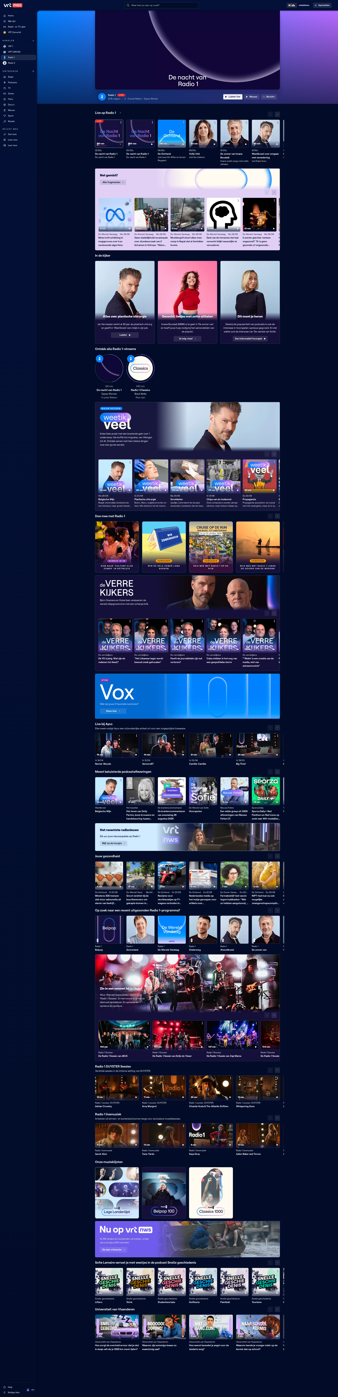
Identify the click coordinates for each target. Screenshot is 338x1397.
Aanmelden (324, 5)
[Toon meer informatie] (121, 122)
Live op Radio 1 (105, 113)
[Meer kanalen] (33, 40)
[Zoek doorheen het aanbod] (33, 71)
